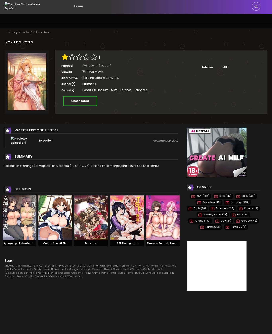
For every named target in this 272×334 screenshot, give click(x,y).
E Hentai (38, 265)
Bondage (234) (239, 202)
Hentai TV (128, 269)
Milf (26, 272)
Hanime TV (137, 265)
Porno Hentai (108, 272)
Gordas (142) (249, 220)
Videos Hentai (57, 276)
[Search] (256, 6)
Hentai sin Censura (95, 90)
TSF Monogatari (127, 243)
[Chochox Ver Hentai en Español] (28, 6)
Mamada (157, 269)
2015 (225, 67)
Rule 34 (139, 272)
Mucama (64, 272)
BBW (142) (225, 196)
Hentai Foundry (15, 269)
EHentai (49, 265)
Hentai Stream (112, 269)
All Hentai (23, 32)
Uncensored (80, 101)
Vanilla (29, 276)
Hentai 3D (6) (238, 227)
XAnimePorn (74, 276)
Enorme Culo (77, 265)
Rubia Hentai (126, 272)
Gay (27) (225, 220)
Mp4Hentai (50, 272)
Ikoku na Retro (41, 32)
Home (78, 6)
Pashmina (89, 84)
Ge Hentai (93, 265)
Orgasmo (77, 272)
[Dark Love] (91, 218)
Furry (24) (243, 214)
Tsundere (140, 90)
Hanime (124, 265)
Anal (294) (202, 196)
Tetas (20, 276)
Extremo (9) (251, 208)
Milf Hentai (36, 272)
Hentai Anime (168, 265)
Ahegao (9, 265)
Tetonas (125, 90)
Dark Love (91, 243)
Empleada (61, 265)
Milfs (114, 90)
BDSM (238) (248, 196)
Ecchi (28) (199, 208)
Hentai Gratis (33, 269)
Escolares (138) (224, 208)
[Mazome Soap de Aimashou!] (163, 218)
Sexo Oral (162, 272)
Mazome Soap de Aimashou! (165, 243)
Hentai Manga (69, 269)
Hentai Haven (51, 269)
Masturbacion (14, 272)
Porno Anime (92, 272)
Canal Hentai (24, 265)
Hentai (154, 265)
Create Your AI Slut (55, 243)
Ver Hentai (41, 276)
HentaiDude (143, 269)
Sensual (151, 272)
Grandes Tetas (109, 265)
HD (147, 265)
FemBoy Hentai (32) (215, 214)
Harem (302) (213, 227)
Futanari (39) (202, 220)
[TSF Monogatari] (127, 218)
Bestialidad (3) (211, 202)
